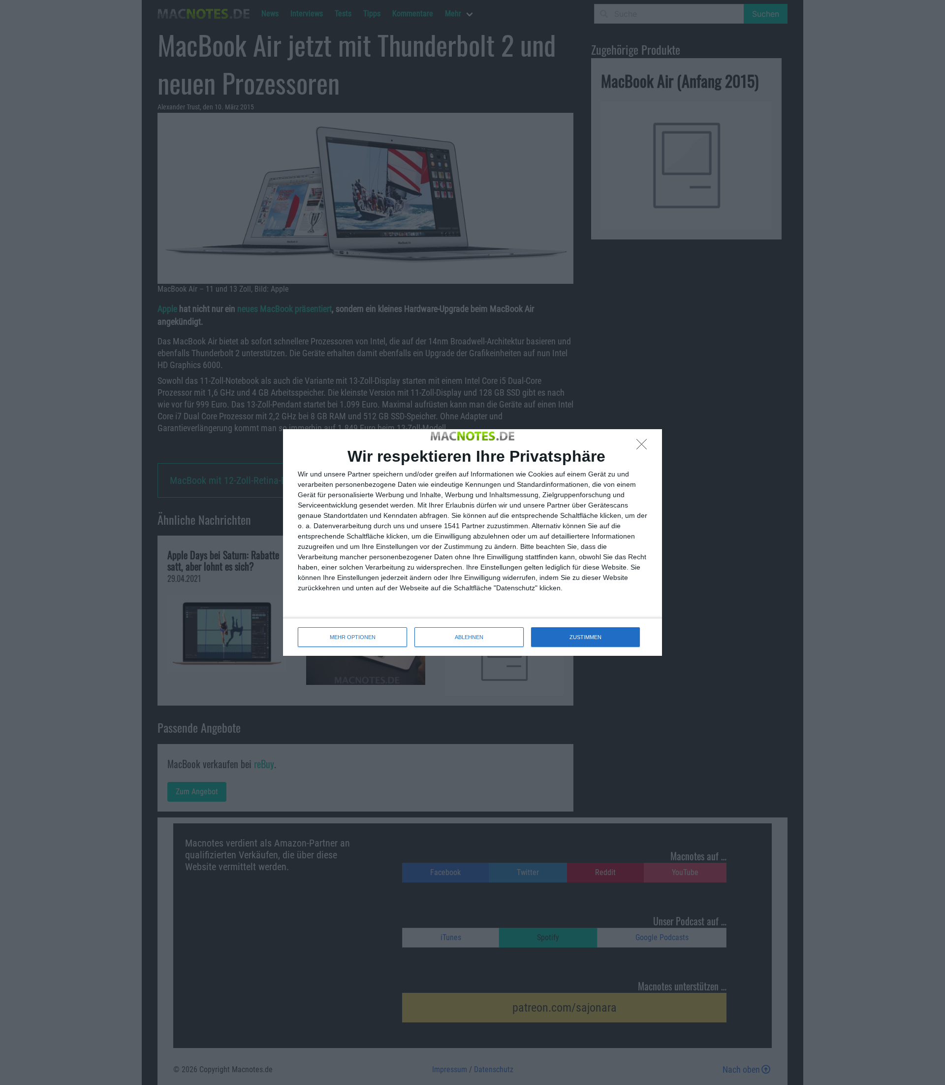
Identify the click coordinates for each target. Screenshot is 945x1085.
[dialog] (472, 542)
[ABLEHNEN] (644, 447)
